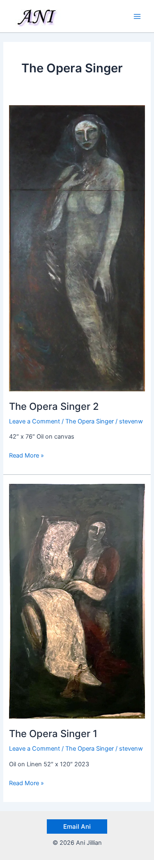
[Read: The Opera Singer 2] (77, 248)
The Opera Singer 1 (53, 734)
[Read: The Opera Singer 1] (77, 601)
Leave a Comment (34, 421)
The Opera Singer (89, 421)
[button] (77, 826)
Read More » (26, 455)
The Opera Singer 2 (54, 406)
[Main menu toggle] (137, 16)
